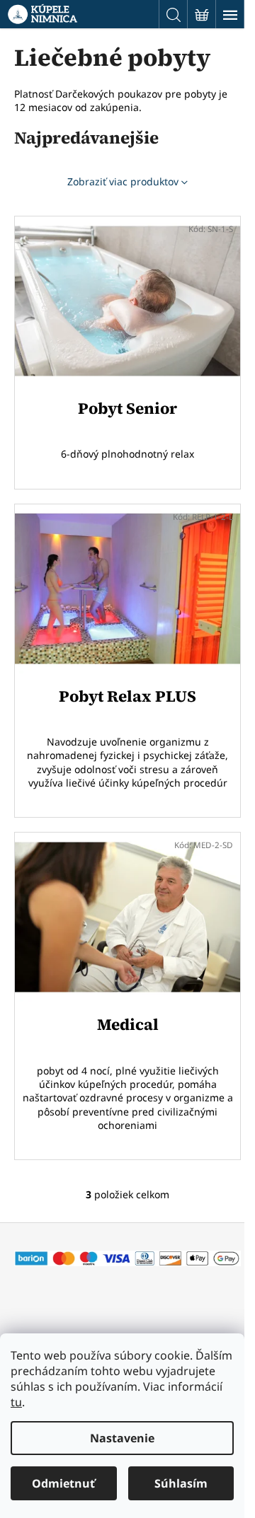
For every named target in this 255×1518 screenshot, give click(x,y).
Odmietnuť (63, 1483)
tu (16, 1402)
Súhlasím (181, 1483)
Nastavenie (122, 1438)
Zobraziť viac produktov (122, 181)
